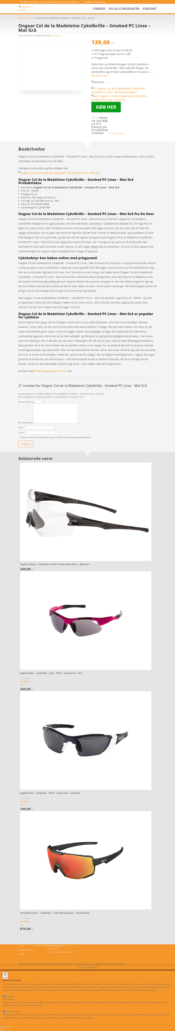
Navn (21, 427)
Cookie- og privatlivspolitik (29, 958)
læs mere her (99, 75)
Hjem (20, 18)
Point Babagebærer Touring (50, 371)
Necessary (10, 996)
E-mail (21, 432)
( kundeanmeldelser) (116, 133)
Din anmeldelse (25, 422)
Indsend (26, 444)
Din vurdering (24, 402)
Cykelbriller (29, 18)
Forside (99, 9)
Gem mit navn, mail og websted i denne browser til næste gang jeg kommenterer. (56, 437)
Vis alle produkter (124, 9)
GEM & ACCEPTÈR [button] (10, 1020)
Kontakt (150, 9)
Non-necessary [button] (9, 1008)
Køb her (106, 107)
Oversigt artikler (40, 946)
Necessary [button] (7, 993)
